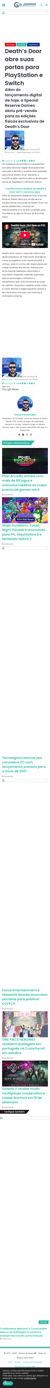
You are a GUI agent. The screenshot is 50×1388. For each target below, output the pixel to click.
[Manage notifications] (5, 1382)
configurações (30, 1378)
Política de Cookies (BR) (25, 1366)
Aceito (7, 1383)
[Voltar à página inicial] (25, 5)
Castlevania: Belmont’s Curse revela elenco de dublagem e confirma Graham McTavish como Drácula (23, 1332)
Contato (17, 1362)
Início (10, 1362)
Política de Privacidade (32, 1362)
